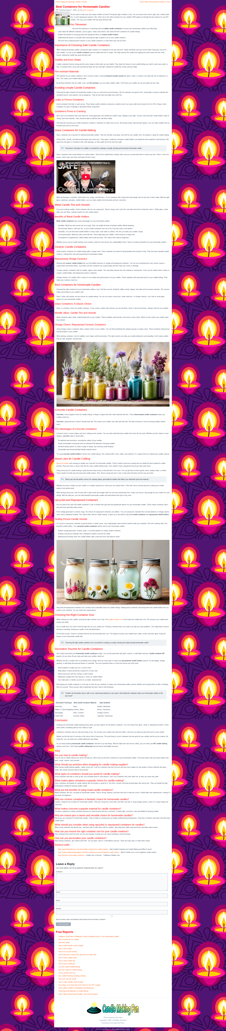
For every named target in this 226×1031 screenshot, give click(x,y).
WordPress (106, 1029)
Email (58, 900)
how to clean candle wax (67, 961)
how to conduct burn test (67, 973)
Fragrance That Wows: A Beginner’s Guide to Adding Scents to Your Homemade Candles (89, 936)
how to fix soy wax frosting (68, 951)
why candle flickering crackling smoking (72, 976)
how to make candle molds (68, 958)
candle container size (115, 619)
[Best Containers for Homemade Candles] (62, 26)
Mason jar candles (62, 463)
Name (58, 892)
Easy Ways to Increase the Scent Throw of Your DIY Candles (80, 985)
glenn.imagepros (88, 10)
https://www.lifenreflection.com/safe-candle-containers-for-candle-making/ (83, 849)
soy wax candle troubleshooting (69, 967)
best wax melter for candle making (70, 970)
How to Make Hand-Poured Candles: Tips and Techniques (78, 994)
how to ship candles (65, 948)
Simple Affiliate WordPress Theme (121, 1029)
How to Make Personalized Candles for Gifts (155, 2)
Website (58, 908)
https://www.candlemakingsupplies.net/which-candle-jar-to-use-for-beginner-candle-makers (88, 852)
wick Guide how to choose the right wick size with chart (77, 955)
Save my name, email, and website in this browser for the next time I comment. (81, 919)
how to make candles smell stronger (71, 945)
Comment (59, 872)
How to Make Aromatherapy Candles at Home (71, 2)
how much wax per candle (67, 979)
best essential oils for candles (69, 939)
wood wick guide (64, 942)
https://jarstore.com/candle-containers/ (71, 855)
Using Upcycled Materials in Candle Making (73, 991)
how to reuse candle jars (67, 964)
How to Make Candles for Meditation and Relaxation (76, 988)
